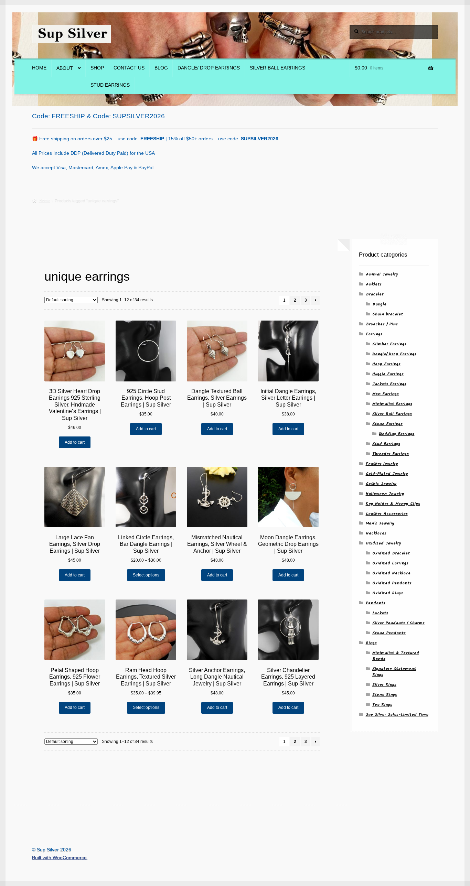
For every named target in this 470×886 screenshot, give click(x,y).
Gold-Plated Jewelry (387, 474)
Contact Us (129, 68)
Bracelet (375, 294)
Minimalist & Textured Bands (395, 656)
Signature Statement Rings (394, 672)
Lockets (380, 613)
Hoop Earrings (386, 364)
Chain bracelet (387, 314)
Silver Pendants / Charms (398, 623)
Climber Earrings (389, 344)
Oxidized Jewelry (383, 543)
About (64, 68)
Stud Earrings (110, 85)
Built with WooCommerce (59, 857)
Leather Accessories (387, 513)
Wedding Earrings (396, 434)
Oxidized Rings (387, 593)
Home (39, 68)
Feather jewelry (382, 464)
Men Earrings (385, 394)
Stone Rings (384, 694)
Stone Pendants (389, 633)
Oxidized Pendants (392, 583)
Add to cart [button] (75, 442)
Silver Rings (384, 684)
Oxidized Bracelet (391, 553)
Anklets (374, 284)
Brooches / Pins (382, 324)
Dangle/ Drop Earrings (209, 68)
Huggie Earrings (388, 374)
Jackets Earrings (389, 384)
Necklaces (376, 533)
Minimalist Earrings (392, 404)
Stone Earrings (387, 424)
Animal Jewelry (382, 274)
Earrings (374, 334)
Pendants (375, 603)
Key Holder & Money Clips (393, 503)
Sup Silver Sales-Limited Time (397, 714)
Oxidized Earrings (390, 563)
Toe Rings (382, 704)
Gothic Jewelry (381, 483)
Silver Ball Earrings (277, 68)
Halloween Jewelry (385, 493)
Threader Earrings (390, 454)
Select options (146, 575)
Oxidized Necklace (391, 573)
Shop (97, 68)
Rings (371, 643)
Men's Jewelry (380, 523)
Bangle (379, 304)
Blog (161, 68)
